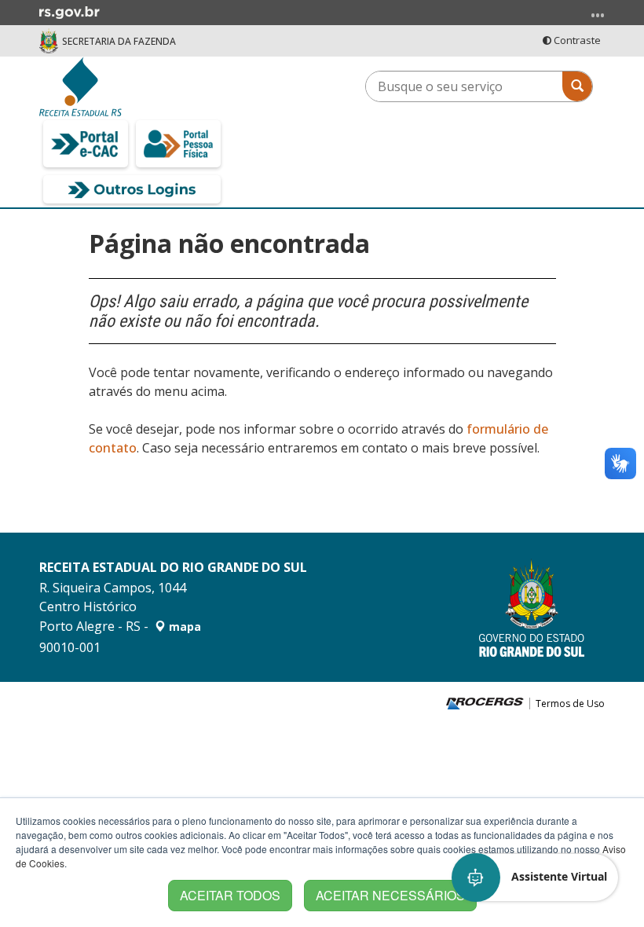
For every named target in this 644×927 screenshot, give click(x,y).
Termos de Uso (570, 704)
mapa (183, 626)
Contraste (576, 40)
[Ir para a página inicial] (132, 86)
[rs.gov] (69, 11)
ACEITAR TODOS (230, 895)
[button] (535, 877)
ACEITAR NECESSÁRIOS (390, 895)
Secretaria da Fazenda (119, 41)
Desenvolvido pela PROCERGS (485, 703)
